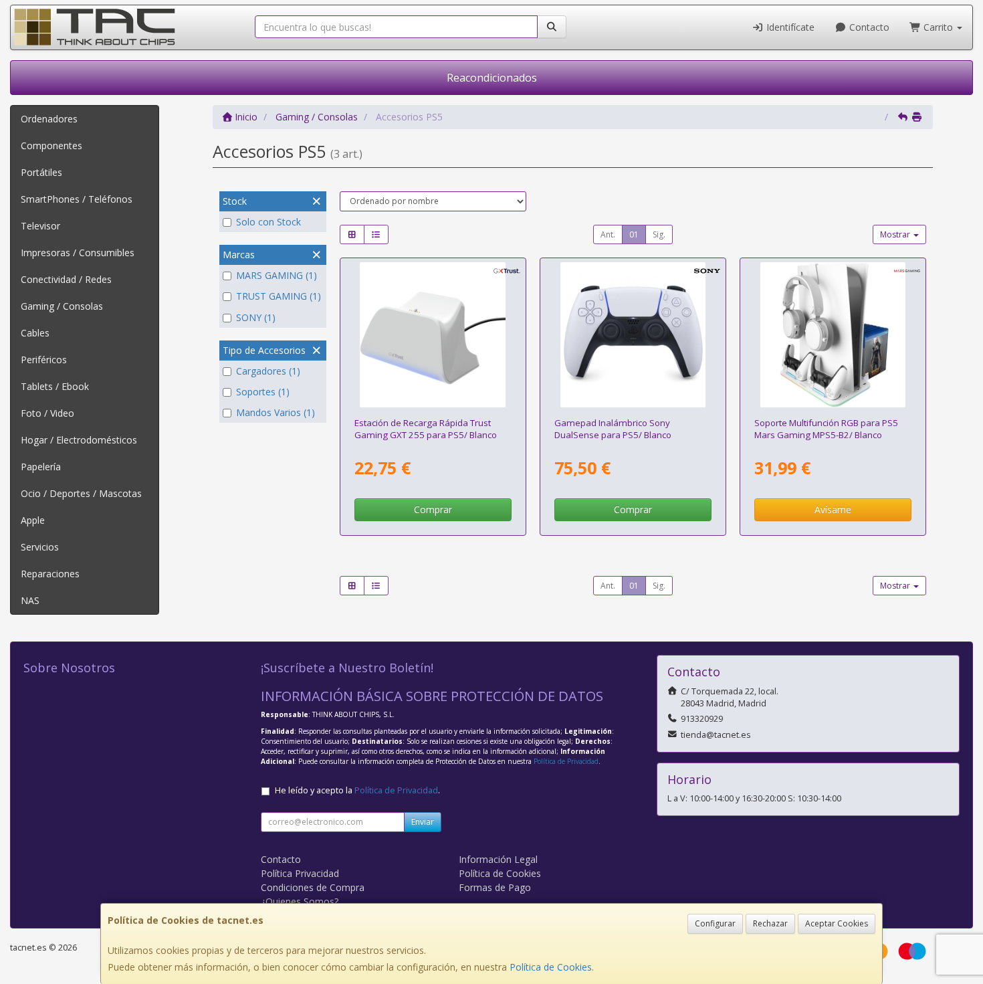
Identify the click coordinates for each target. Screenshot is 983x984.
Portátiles (41, 172)
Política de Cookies (551, 967)
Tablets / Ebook (55, 386)
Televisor (40, 225)
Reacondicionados (492, 77)
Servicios (40, 546)
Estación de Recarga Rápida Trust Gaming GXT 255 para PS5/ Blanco (425, 428)
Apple (33, 520)
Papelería (41, 466)
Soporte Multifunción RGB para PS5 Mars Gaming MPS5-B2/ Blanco (826, 428)
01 (634, 234)
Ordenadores (49, 118)
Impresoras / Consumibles (77, 252)
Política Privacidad (300, 873)
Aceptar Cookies (836, 923)
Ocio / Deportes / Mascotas (81, 493)
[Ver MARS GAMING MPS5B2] (833, 335)
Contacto (868, 27)
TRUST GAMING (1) (278, 296)
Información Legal (498, 859)
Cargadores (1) (268, 371)
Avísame (832, 509)
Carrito (938, 27)
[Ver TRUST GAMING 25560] (432, 335)
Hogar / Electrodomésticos (79, 439)
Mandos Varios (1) (275, 412)
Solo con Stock (268, 221)
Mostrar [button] (896, 234)
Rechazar (770, 923)
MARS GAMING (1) (276, 275)
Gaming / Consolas (62, 306)
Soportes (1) (263, 391)
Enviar (422, 821)
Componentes (51, 145)
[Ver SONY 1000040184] (633, 335)
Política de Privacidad (566, 761)
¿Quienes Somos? (299, 901)
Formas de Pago (495, 887)
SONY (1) (256, 317)
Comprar (433, 509)
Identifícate (789, 27)
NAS (30, 600)
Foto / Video (47, 413)
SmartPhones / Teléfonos (76, 199)
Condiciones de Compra (312, 887)
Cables (35, 332)
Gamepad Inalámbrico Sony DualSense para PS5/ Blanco (612, 428)
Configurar (715, 923)
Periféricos (44, 359)
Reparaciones (50, 573)
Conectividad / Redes (66, 279)
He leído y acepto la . (357, 790)
